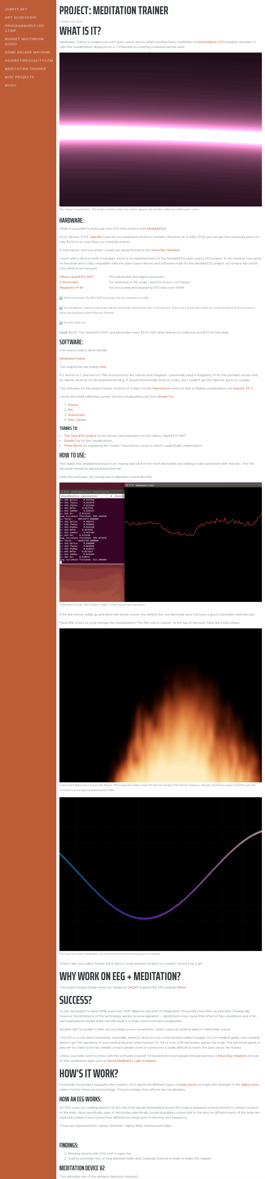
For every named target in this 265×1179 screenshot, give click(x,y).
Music (11, 85)
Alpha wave (250, 1084)
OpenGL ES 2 (243, 388)
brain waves (188, 1084)
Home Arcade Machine (27, 52)
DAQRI (133, 987)
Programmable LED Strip (24, 28)
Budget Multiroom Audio (24, 41)
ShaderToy (166, 396)
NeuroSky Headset (165, 250)
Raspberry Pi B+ (72, 287)
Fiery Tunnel (77, 420)
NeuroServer (161, 388)
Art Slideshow (20, 17)
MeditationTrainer (72, 358)
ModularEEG (156, 228)
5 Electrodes (69, 282)
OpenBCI (97, 237)
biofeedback (208, 42)
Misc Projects (19, 77)
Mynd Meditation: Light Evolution (131, 1061)
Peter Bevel (73, 445)
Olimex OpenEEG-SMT (77, 277)
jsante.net (16, 9)
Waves (73, 405)
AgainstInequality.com (29, 60)
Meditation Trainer (25, 69)
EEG (221, 42)
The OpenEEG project (80, 435)
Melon (181, 987)
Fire (70, 410)
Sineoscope (76, 415)
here (103, 367)
